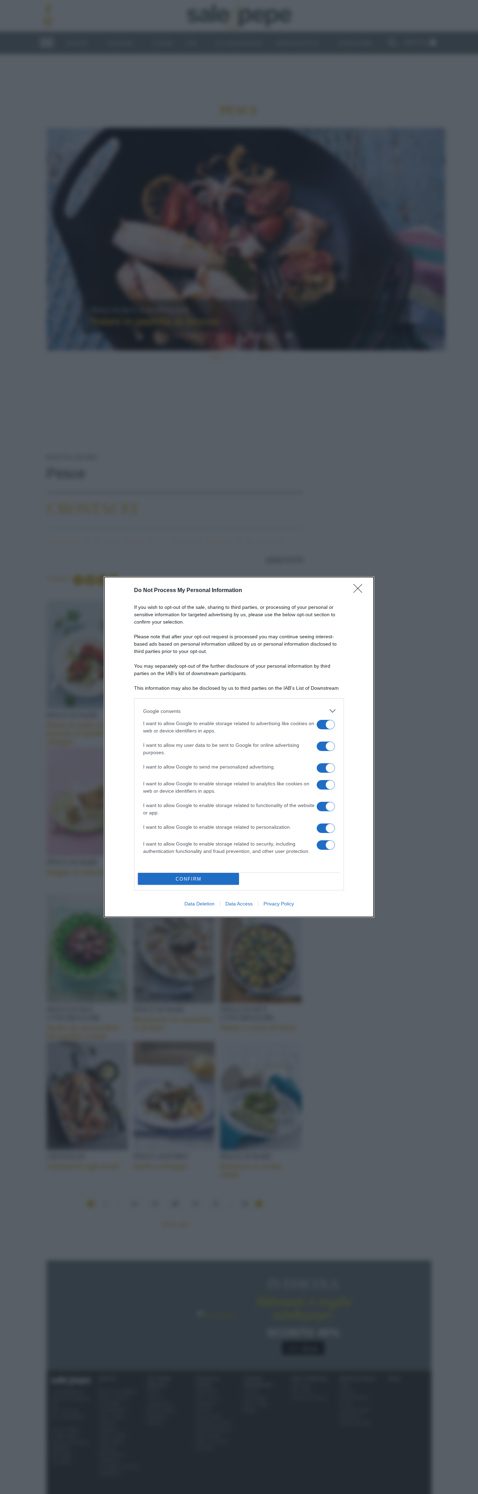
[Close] (360, 590)
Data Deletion (199, 903)
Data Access (239, 903)
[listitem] (239, 711)
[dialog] (239, 747)
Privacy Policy (278, 903)
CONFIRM (189, 879)
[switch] (326, 724)
